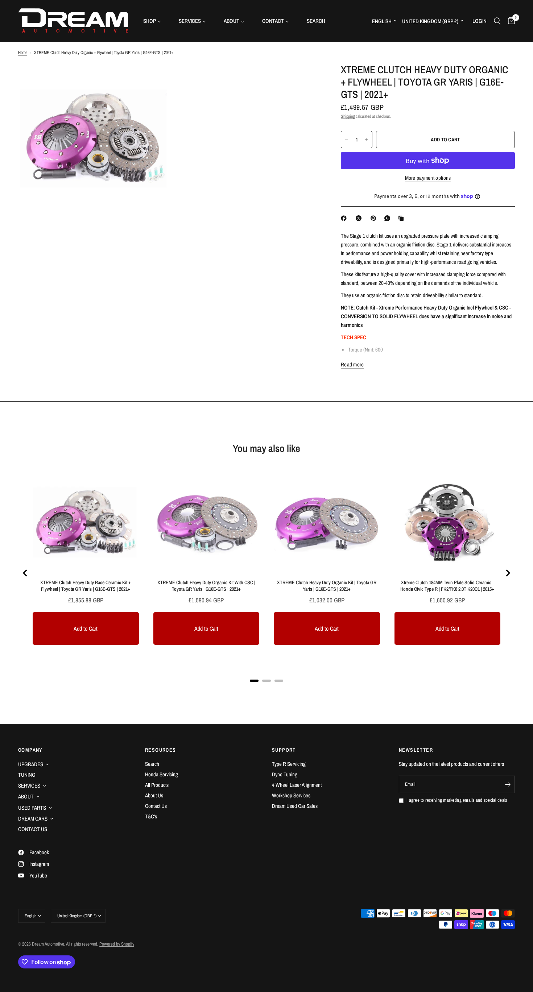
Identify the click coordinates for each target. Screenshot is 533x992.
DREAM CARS (32, 818)
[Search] (497, 21)
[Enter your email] (507, 784)
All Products (157, 785)
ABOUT (26, 796)
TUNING (27, 775)
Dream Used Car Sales (295, 806)
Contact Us (156, 806)
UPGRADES (30, 764)
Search (152, 764)
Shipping (348, 116)
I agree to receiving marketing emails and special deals (456, 800)
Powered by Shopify (116, 944)
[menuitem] (154, 20)
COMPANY (30, 749)
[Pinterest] (375, 218)
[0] (509, 21)
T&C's (151, 816)
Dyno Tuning (284, 774)
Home (22, 52)
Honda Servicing (161, 774)
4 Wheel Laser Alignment (297, 785)
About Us (154, 795)
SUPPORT (284, 749)
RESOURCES (160, 749)
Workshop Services (291, 795)
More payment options (428, 178)
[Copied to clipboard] (402, 218)
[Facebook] (345, 218)
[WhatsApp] (388, 218)
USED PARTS (32, 808)
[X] (360, 218)
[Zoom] (153, 79)
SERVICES (29, 785)
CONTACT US (32, 829)
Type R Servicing (289, 764)
